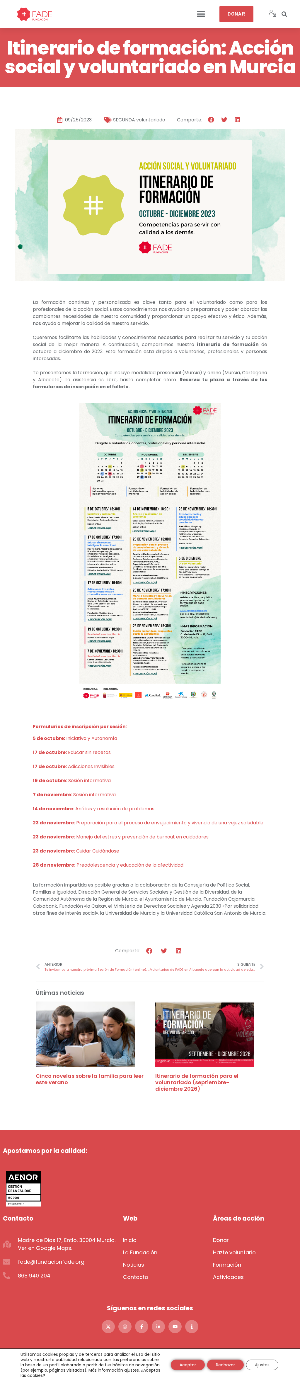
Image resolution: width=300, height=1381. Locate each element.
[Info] (191, 1326)
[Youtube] (175, 1326)
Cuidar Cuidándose (76, 851)
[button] (201, 14)
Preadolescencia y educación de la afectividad (108, 865)
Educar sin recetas (72, 752)
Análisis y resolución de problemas (94, 808)
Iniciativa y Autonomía (75, 738)
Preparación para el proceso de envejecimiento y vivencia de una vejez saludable (148, 822)
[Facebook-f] (141, 1326)
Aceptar (188, 1365)
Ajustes (262, 1365)
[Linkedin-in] (158, 1326)
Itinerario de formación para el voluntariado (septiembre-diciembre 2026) (196, 1082)
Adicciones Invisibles (74, 766)
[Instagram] (125, 1326)
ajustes (131, 1370)
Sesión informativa (72, 780)
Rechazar (225, 1365)
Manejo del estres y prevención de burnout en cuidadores (121, 836)
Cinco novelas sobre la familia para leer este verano (90, 1079)
